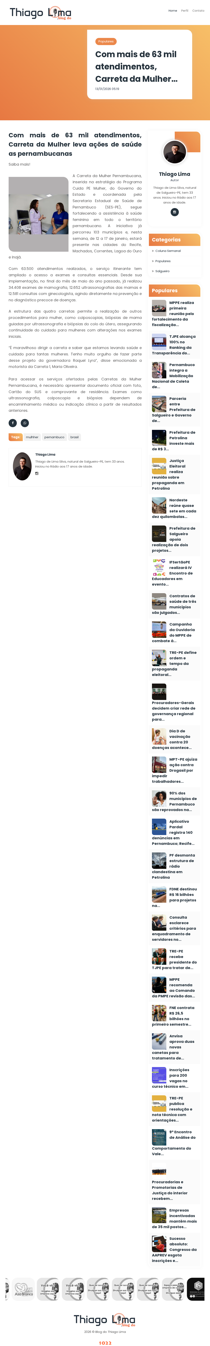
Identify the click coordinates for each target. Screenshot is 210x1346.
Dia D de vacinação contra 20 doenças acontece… (172, 739)
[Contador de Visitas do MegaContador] (105, 1343)
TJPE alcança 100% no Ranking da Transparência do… (174, 345)
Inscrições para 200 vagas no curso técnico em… (170, 1078)
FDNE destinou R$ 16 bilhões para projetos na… (174, 897)
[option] (20, 1290)
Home (173, 11)
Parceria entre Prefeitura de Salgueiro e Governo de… (173, 409)
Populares (106, 41)
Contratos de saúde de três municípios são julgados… (174, 604)
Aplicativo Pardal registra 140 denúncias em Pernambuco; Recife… (173, 832)
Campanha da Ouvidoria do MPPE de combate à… (173, 632)
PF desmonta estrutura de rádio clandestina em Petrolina (173, 866)
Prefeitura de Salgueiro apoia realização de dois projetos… (173, 539)
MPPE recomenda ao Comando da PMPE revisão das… (173, 988)
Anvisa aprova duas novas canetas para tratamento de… (173, 1047)
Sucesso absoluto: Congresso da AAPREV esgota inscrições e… (174, 1249)
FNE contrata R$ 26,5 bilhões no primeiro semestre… (173, 1016)
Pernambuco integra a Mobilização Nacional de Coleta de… (173, 375)
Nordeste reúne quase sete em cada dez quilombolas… (174, 508)
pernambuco (54, 437)
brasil (75, 437)
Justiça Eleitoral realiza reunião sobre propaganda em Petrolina (168, 474)
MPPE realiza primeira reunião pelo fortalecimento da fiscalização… (173, 313)
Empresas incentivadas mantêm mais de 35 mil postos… (174, 1218)
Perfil (184, 11)
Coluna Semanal (168, 251)
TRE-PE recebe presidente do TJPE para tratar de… (174, 959)
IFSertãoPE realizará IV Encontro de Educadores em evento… (172, 573)
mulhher (32, 437)
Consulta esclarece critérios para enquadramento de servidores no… (174, 928)
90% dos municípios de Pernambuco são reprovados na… (174, 801)
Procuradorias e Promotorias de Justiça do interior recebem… (170, 1190)
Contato (198, 11)
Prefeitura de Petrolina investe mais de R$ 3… (173, 441)
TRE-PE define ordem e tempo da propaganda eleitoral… (174, 663)
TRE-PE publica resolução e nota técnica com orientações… (172, 1109)
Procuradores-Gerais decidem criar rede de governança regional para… (173, 711)
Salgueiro (162, 271)
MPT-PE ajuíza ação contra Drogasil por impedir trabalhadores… (174, 770)
